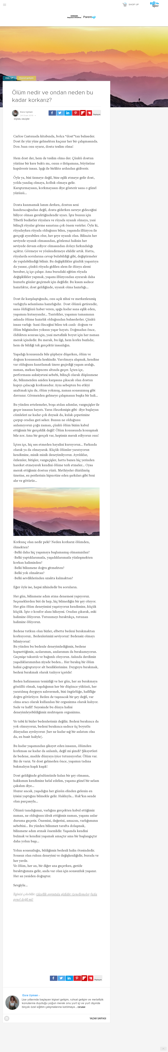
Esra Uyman (26, 112)
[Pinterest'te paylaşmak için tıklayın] (76, 113)
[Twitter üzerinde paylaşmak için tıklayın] (60, 113)
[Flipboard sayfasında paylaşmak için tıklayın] (83, 113)
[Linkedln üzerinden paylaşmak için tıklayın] (68, 113)
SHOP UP (134, 4)
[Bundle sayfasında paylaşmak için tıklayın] (89, 113)
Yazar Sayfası (98, 1018)
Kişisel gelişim (26, 78)
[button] (5, 5)
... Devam (80, 1007)
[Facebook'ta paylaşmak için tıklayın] (52, 113)
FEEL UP (9, 78)
